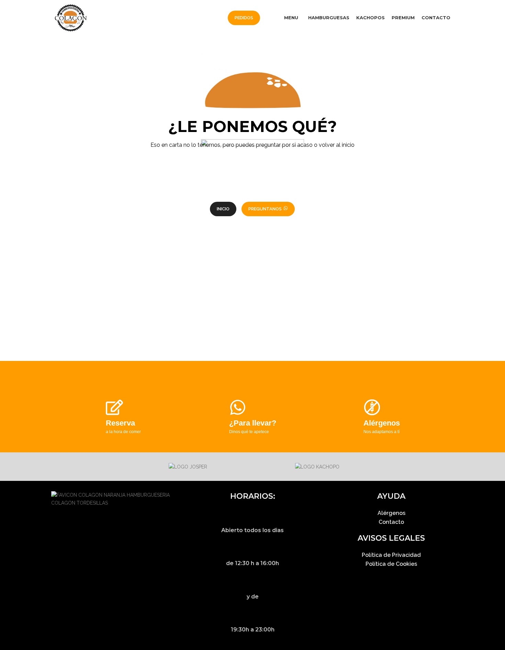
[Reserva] (114, 407)
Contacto (391, 522)
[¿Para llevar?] (237, 407)
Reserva (120, 423)
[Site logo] (71, 17)
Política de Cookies (391, 564)
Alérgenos (381, 423)
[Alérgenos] (372, 407)
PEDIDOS (244, 17)
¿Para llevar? (252, 423)
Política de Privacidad (391, 555)
